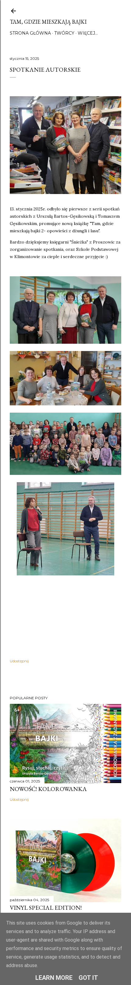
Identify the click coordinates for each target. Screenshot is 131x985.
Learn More (54, 977)
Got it (88, 977)
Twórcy (64, 33)
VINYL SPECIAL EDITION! (46, 908)
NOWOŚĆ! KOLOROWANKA (48, 789)
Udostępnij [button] (19, 661)
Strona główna (30, 33)
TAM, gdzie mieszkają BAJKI (48, 21)
